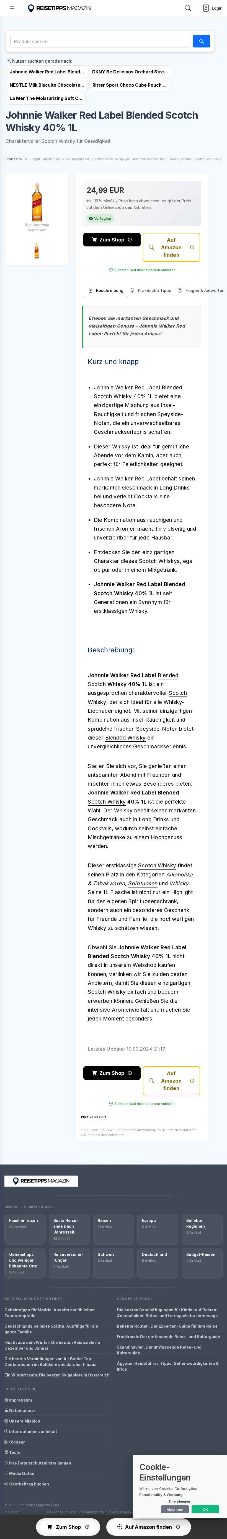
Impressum (20, 1400)
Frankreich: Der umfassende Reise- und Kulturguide (168, 1336)
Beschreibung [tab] (109, 290)
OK (205, 1509)
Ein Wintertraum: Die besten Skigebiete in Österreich (57, 1375)
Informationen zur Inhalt (32, 1431)
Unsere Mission (24, 1421)
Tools (14, 1452)
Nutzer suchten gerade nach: (41, 61)
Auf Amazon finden (171, 247)
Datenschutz (21, 1410)
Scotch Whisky (107, 802)
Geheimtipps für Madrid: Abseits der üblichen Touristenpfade (49, 1312)
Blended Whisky (125, 738)
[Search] (188, 8)
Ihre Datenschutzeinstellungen (39, 1463)
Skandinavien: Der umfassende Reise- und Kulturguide (159, 1350)
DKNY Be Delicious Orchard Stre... (130, 72)
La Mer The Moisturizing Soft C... (46, 98)
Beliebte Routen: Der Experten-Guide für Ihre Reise (167, 1326)
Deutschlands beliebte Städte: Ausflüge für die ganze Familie (51, 1329)
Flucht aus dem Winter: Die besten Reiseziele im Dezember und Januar (52, 1345)
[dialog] (180, 1486)
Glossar (16, 1442)
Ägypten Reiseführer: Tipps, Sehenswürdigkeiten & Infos (168, 1366)
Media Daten (21, 1473)
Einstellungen (179, 1501)
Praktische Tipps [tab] (154, 290)
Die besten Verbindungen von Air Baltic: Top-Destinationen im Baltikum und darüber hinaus (50, 1361)
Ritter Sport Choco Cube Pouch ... (129, 85)
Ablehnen (175, 1509)
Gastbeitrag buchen (28, 1484)
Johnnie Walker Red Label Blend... (47, 72)
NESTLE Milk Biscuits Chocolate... (47, 85)
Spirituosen (143, 883)
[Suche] (201, 41)
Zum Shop (111, 240)
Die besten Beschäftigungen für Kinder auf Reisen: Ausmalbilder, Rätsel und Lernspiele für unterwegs (167, 1312)
